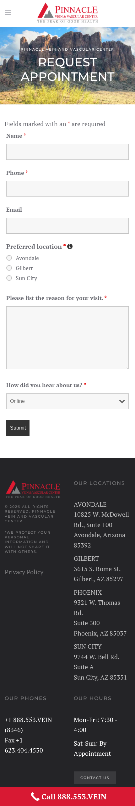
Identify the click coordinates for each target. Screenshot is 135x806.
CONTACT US (95, 777)
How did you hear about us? (46, 385)
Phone (17, 172)
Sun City (26, 278)
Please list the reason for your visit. (56, 298)
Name (16, 135)
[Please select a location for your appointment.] (69, 245)
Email (14, 209)
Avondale (27, 258)
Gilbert (24, 268)
